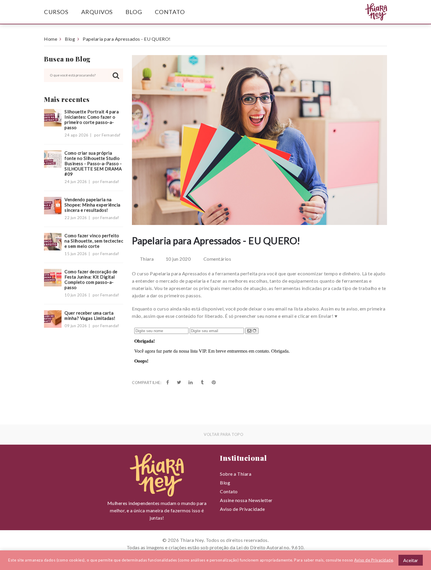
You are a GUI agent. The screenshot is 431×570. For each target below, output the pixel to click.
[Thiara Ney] (364, 12)
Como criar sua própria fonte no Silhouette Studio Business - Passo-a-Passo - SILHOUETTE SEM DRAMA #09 (93, 163)
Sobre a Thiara (235, 474)
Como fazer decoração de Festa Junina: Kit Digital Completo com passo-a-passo (91, 279)
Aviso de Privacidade (242, 509)
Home (50, 39)
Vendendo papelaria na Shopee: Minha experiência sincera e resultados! (93, 205)
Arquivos (97, 11)
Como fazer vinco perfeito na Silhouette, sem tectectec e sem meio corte (94, 241)
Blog (133, 11)
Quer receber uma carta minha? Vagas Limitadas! (90, 315)
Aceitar (410, 560)
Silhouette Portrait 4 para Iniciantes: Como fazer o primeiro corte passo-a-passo (92, 119)
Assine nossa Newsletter (246, 500)
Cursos (56, 11)
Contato (170, 11)
